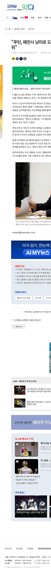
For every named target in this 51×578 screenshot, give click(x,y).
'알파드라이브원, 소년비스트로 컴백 (30, 512)
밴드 (24, 58)
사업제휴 (30, 548)
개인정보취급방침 (44, 548)
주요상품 (19, 548)
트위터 (21, 58)
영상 (22, 17)
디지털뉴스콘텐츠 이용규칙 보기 (27, 319)
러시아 (38, 297)
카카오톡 (13, 58)
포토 (33, 17)
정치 (39, 17)
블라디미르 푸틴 (23, 297)
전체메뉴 (7, 17)
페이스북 (17, 58)
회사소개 (8, 548)
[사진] (26, 448)
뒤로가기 (19, 327)
